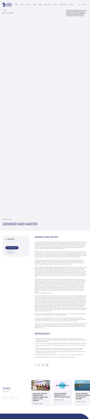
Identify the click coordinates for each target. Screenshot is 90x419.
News (40, 4)
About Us (16, 5)
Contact (84, 4)
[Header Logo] (7, 5)
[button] (4, 396)
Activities (71, 4)
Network (29, 4)
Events (34, 4)
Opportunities (63, 4)
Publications (47, 4)
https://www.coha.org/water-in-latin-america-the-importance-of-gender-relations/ (55, 357)
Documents (54, 4)
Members (22, 4)
